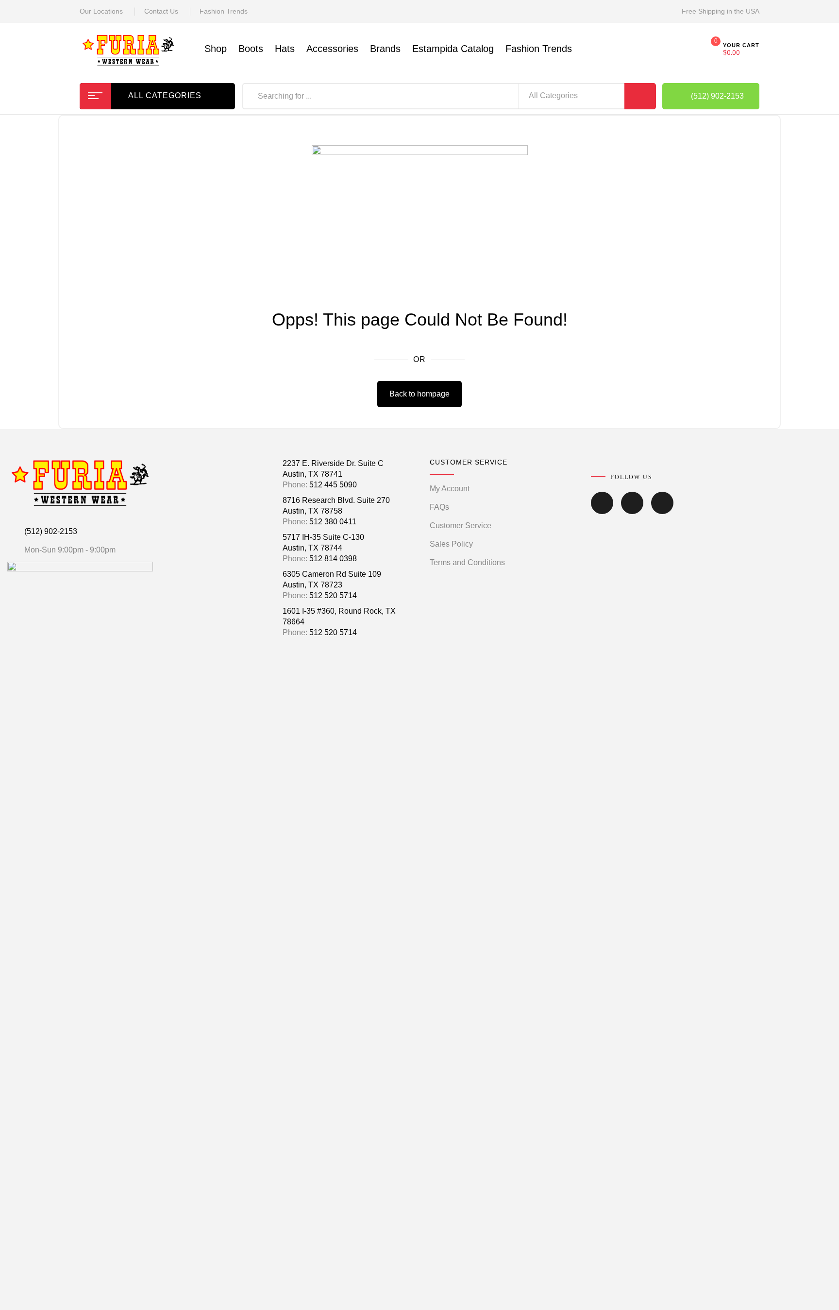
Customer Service (460, 525)
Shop (215, 48)
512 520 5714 (333, 595)
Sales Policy (451, 544)
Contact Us (161, 11)
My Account (450, 488)
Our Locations (101, 11)
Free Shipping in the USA (720, 11)
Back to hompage (419, 394)
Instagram (632, 510)
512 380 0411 (332, 521)
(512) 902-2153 (50, 531)
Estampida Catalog (453, 48)
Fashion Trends (224, 11)
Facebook (602, 510)
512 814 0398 (333, 558)
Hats (285, 48)
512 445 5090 (333, 485)
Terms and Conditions (467, 562)
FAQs (439, 507)
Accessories (332, 48)
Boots (250, 48)
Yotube (662, 510)
